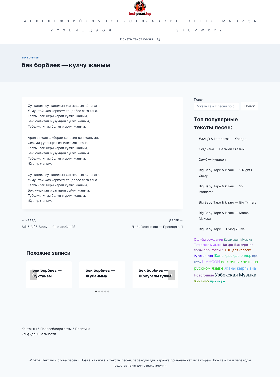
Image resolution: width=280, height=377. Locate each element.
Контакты (29, 329)
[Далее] (171, 275)
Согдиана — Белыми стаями (222, 149)
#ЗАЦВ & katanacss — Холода (222, 139)
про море (217, 281)
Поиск (198, 99)
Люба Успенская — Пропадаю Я (157, 224)
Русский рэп (203, 256)
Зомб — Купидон (212, 159)
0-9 (145, 21)
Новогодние (204, 275)
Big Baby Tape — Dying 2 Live (222, 229)
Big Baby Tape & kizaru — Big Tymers (227, 202)
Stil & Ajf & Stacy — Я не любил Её (48, 224)
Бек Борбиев (30, 57)
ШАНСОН (211, 261)
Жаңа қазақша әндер (232, 255)
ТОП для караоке (238, 250)
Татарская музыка (208, 245)
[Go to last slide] (33, 275)
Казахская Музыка (238, 239)
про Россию (214, 250)
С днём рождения (208, 239)
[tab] (96, 291)
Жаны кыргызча (240, 268)
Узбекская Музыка (235, 275)
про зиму (201, 281)
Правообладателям (56, 329)
